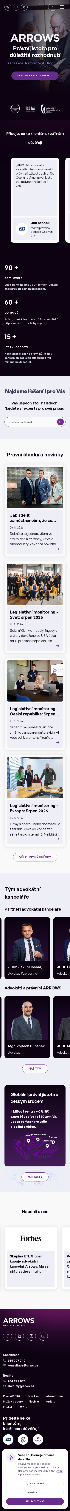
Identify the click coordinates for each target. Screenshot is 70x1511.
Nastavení (37, 1483)
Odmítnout (35, 1492)
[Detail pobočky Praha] (28, 1141)
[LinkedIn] (19, 1336)
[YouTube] (43, 1336)
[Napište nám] (16, 7)
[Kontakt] (24, 7)
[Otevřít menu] (62, 7)
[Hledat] (60, 422)
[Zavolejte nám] (7, 7)
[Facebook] (7, 1336)
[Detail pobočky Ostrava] (53, 1142)
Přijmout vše (35, 1501)
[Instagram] (31, 1336)
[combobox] (32, 422)
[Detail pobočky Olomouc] (47, 1146)
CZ (22, 1407)
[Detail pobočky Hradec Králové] (38, 1139)
